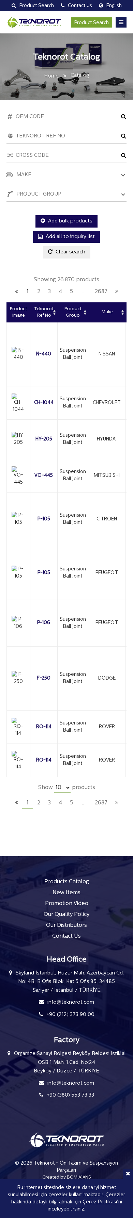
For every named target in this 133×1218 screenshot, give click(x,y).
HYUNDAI (107, 439)
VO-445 (43, 475)
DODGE (107, 678)
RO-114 (43, 727)
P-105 (44, 519)
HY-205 (43, 439)
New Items (66, 893)
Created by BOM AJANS (66, 1177)
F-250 (43, 678)
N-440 (43, 354)
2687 (101, 292)
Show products (66, 787)
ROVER (107, 727)
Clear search (69, 252)
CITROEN (107, 519)
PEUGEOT (106, 572)
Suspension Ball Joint (73, 354)
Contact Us (66, 936)
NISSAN (107, 354)
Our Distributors (66, 925)
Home (51, 76)
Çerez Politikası (100, 1202)
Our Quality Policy (66, 914)
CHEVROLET (107, 402)
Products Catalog (66, 882)
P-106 (43, 622)
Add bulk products (69, 221)
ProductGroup (73, 312)
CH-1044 (44, 402)
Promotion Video (66, 903)
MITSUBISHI (107, 475)
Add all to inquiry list (69, 236)
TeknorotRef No (44, 312)
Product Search (91, 23)
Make (107, 312)
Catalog (80, 75)
